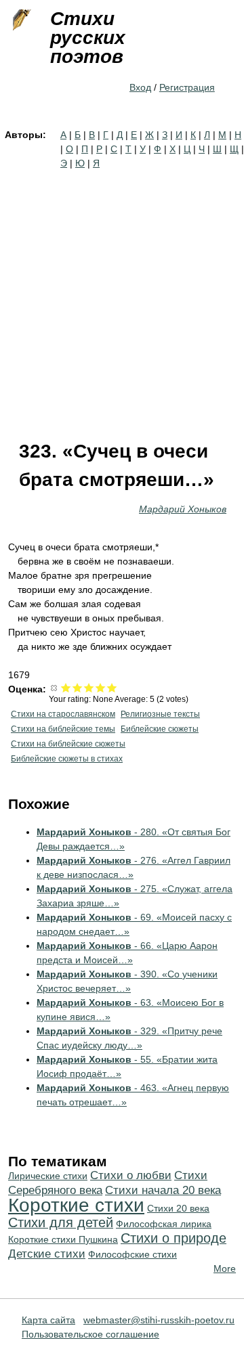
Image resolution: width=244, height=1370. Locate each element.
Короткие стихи (76, 1205)
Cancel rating (54, 687)
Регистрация (187, 87)
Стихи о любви (130, 1175)
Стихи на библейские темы (63, 729)
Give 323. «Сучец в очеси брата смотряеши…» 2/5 (77, 687)
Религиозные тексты (160, 714)
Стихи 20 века (178, 1208)
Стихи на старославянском (63, 714)
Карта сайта (48, 1319)
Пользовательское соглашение (90, 1334)
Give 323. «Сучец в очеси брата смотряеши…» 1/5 (66, 687)
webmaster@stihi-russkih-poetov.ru (159, 1319)
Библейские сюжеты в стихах (67, 759)
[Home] (20, 20)
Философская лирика (163, 1223)
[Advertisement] (122, 299)
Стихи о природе (173, 1238)
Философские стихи (132, 1254)
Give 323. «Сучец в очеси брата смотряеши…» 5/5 (112, 687)
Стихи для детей (60, 1222)
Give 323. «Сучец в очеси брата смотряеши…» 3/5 (89, 687)
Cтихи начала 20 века (163, 1190)
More (225, 1268)
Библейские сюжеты (160, 729)
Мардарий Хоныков (182, 509)
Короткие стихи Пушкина (63, 1239)
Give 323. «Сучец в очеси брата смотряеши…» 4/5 (100, 687)
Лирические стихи (47, 1175)
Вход (140, 87)
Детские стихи (46, 1253)
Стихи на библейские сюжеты (68, 744)
